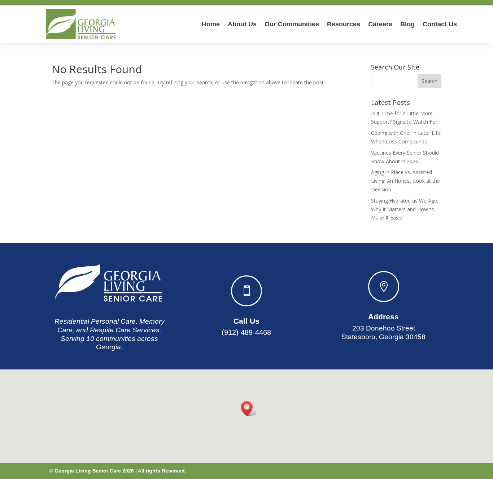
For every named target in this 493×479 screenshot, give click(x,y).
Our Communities (292, 24)
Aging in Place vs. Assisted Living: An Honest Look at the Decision (405, 181)
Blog (407, 24)
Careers (380, 24)
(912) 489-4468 (246, 332)
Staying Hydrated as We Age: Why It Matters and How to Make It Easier (404, 209)
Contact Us (440, 24)
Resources (343, 24)
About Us (242, 24)
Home (211, 24)
